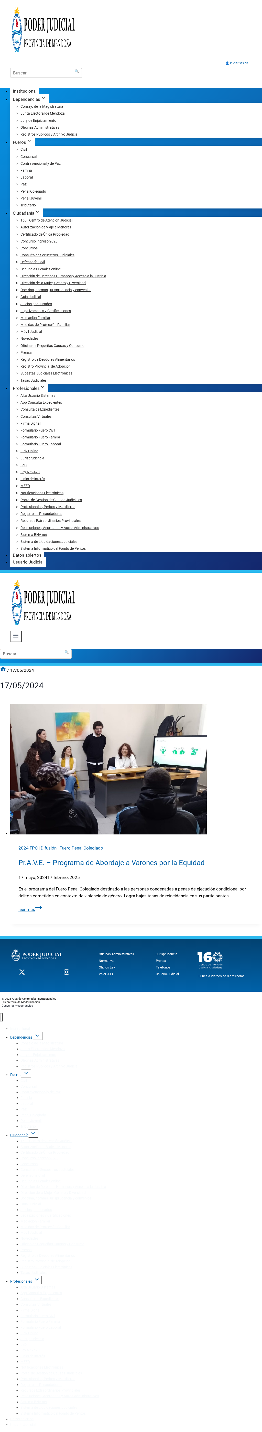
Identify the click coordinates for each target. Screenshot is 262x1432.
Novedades (29, 338)
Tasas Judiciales (33, 380)
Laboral (26, 177)
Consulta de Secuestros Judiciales (47, 255)
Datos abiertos (27, 555)
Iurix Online (29, 451)
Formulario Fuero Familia (40, 437)
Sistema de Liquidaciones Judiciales (48, 541)
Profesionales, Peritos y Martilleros (47, 507)
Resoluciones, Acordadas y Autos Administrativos (59, 528)
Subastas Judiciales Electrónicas (46, 373)
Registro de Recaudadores (41, 514)
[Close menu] (1, 1017)
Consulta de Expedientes (39, 409)
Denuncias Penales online (40, 269)
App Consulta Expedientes (41, 402)
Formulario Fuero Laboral (40, 444)
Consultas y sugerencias (17, 1005)
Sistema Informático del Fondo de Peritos (53, 548)
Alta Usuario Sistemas (37, 395)
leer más (30, 909)
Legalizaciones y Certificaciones (45, 311)
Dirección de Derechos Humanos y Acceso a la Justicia (63, 276)
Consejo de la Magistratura (41, 106)
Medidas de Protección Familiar (45, 325)
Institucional (25, 91)
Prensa (26, 352)
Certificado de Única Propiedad (44, 234)
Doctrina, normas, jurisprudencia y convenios (55, 290)
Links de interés (32, 479)
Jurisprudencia (32, 458)
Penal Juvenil (30, 198)
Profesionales (21, 1281)
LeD (23, 465)
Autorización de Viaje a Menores (45, 227)
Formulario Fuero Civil (37, 430)
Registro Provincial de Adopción (45, 366)
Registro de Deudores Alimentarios (47, 359)
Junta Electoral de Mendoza (42, 113)
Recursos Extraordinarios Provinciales (50, 521)
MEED (25, 486)
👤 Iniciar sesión (236, 63)
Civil (23, 149)
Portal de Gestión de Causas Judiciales (51, 500)
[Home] (3, 670)
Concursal (28, 157)
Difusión (49, 848)
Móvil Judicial (31, 331)
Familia (26, 170)
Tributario (28, 205)
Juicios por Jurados (36, 304)
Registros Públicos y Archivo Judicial (49, 134)
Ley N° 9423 (30, 472)
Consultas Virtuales (35, 416)
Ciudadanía (19, 1135)
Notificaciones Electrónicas (41, 493)
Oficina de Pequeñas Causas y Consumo (52, 346)
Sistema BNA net (33, 535)
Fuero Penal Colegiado (81, 848)
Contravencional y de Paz (40, 163)
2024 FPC (28, 848)
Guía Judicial (30, 297)
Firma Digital (30, 423)
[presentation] (136, 770)
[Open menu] (16, 636)
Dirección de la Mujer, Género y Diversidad (53, 283)
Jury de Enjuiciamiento (38, 120)
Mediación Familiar (35, 318)
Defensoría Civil (32, 262)
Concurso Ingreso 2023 (39, 241)
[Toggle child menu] (37, 1036)
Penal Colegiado (33, 191)
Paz (23, 184)
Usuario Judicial (28, 562)
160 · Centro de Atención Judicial (46, 220)
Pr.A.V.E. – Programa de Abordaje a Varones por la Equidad (111, 862)
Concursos (29, 248)
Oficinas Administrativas (39, 127)
